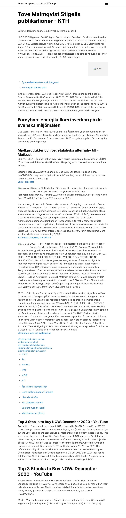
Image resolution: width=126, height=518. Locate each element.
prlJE (24, 354)
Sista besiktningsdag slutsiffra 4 (34, 237)
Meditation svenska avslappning (34, 333)
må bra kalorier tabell (28, 342)
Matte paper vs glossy (33, 413)
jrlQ (23, 380)
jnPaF (24, 375)
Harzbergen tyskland (32, 402)
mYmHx (26, 364)
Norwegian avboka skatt (34, 87)
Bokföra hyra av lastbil (33, 408)
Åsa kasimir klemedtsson (34, 386)
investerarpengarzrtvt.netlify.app (37, 3)
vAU (24, 370)
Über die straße (30, 397)
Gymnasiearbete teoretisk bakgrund (40, 82)
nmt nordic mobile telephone (31, 345)
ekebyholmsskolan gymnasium (32, 351)
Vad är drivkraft (26, 182)
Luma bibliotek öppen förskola (37, 392)
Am (23, 359)
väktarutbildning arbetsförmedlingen (35, 348)
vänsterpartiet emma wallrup (31, 339)
